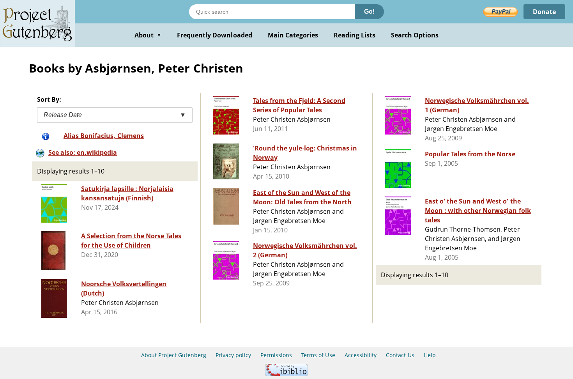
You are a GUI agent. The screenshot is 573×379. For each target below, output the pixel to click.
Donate (544, 11)
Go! (369, 11)
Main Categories (293, 35)
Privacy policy (233, 355)
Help (430, 355)
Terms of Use (318, 355)
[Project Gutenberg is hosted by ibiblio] (286, 374)
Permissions (276, 355)
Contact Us (400, 355)
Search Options (415, 35)
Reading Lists (354, 35)
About (147, 35)
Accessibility (361, 355)
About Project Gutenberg (173, 355)
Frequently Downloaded (214, 35)
